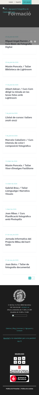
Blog (14, 328)
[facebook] (15, 358)
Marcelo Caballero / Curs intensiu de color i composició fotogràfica (19, 143)
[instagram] (19, 358)
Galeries (8, 328)
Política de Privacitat (12, 389)
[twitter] (19, 362)
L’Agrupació (28, 328)
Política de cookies (27, 389)
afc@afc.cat (25, 307)
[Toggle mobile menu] (35, 42)
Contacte (19, 330)
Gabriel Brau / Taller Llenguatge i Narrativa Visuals (17, 191)
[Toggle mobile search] (31, 42)
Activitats (20, 328)
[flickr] (23, 362)
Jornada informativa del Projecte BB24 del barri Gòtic (18, 241)
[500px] (23, 358)
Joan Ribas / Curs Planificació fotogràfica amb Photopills (18, 216)
